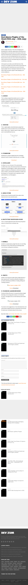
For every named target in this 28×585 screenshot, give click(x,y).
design (7, 569)
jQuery (25, 313)
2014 (2, 563)
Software (7, 561)
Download (15, 122)
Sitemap (16, 581)
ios (18, 561)
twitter (15, 568)
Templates (23, 561)
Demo (11, 122)
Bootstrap (11, 313)
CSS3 (5, 563)
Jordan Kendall (10, 41)
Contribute (12, 580)
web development (5, 566)
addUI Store (7, 193)
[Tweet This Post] (9, 46)
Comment (3, 360)
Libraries (16, 566)
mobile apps (16, 569)
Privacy (12, 581)
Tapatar (5, 125)
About (3, 580)
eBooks (11, 569)
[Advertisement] (14, 18)
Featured (17, 313)
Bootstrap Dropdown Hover (13, 219)
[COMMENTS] (21, 46)
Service (24, 566)
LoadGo (5, 96)
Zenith (5, 275)
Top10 (20, 566)
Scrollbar (6, 163)
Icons (11, 566)
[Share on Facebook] (6, 46)
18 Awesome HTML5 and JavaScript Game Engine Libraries (16, 344)
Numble (5, 241)
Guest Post (19, 580)
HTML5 (21, 313)
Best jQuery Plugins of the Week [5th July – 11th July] (14, 79)
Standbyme (6, 153)
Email (2, 372)
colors (14, 563)
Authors (24, 580)
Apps (3, 561)
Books (6, 568)
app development (21, 568)
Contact (7, 580)
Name (2, 369)
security (10, 568)
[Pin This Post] (15, 46)
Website (2, 376)
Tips (2, 568)
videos (3, 569)
